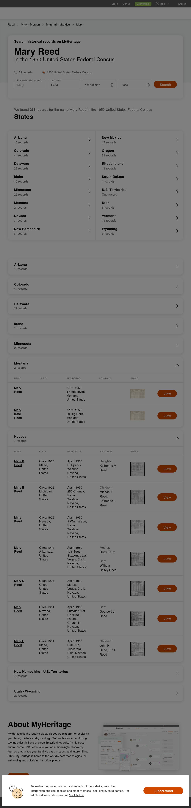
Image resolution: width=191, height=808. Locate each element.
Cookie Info (76, 795)
